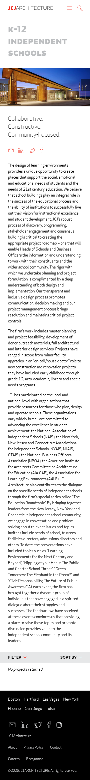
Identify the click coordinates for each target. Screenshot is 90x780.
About (12, 747)
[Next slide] (85, 85)
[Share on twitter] (32, 150)
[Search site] (80, 8)
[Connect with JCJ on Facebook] (49, 724)
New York (71, 699)
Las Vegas (51, 699)
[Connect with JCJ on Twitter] (37, 724)
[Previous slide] (4, 85)
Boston (14, 699)
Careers (14, 758)
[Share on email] (11, 150)
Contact (56, 747)
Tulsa (50, 708)
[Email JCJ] (12, 724)
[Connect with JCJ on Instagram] (59, 724)
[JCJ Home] (33, 8)
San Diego (33, 708)
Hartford (31, 699)
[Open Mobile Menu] (69, 8)
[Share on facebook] (41, 150)
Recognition (34, 758)
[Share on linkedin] (21, 150)
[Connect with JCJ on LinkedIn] (24, 724)
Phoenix (14, 708)
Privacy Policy (33, 747)
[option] (45, 87)
